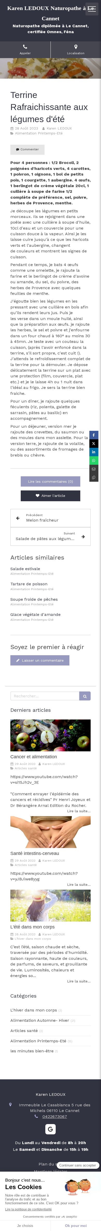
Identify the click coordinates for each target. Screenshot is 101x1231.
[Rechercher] (85, 695)
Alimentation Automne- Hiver (39, 1020)
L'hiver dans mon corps (33, 1010)
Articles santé (24, 1030)
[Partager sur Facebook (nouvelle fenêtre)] (93, 435)
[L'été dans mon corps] (50, 906)
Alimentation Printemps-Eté (38, 1040)
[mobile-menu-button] (91, 9)
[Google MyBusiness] (50, 1129)
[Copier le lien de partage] (93, 477)
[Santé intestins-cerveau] (50, 832)
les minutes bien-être (32, 1050)
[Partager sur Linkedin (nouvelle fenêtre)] (93, 452)
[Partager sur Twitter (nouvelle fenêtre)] (93, 443)
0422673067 (54, 1116)
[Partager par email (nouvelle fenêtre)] (93, 469)
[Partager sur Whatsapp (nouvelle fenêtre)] (93, 460)
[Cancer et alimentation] (50, 735)
